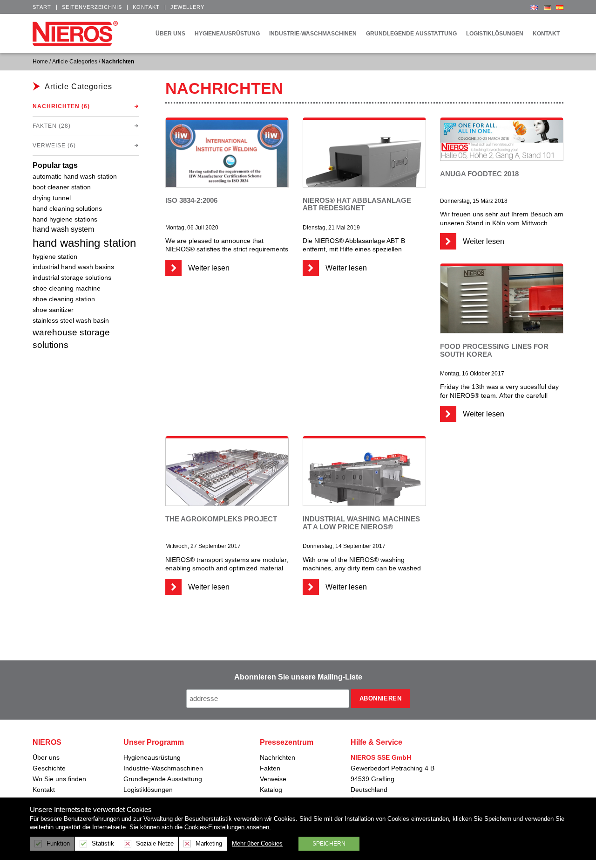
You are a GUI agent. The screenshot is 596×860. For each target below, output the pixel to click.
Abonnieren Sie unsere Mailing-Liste (298, 677)
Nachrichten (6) (61, 106)
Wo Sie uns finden (59, 779)
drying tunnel (52, 197)
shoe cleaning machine (67, 288)
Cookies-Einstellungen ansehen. (227, 827)
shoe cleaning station (64, 299)
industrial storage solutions (72, 277)
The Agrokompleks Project (221, 519)
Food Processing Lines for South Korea (494, 350)
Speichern (328, 843)
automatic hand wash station (75, 176)
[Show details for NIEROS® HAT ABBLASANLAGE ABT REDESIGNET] (364, 180)
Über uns (46, 757)
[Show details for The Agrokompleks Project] (227, 475)
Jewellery (187, 7)
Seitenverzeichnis (92, 7)
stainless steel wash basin (71, 320)
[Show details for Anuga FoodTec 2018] (501, 140)
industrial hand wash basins (73, 266)
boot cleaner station (62, 187)
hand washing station (84, 242)
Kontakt (146, 7)
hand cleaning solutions (67, 208)
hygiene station (55, 256)
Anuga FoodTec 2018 (479, 174)
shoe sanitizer (53, 309)
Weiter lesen (208, 268)
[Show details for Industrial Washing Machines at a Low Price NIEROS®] (364, 484)
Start (42, 7)
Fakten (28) (52, 126)
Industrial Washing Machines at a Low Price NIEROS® (361, 523)
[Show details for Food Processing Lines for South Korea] (501, 311)
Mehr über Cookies (257, 843)
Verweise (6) (54, 145)
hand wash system (63, 229)
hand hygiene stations (65, 219)
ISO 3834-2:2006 (191, 200)
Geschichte (49, 768)
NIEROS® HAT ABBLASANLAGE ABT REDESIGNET (357, 204)
